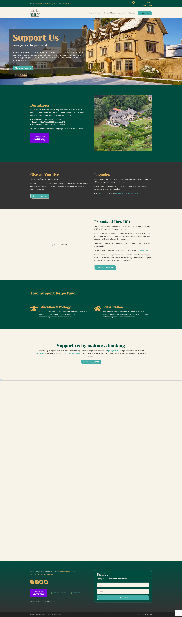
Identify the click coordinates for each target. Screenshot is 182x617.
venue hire (40, 353)
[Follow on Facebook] (32, 582)
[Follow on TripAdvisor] (46, 582)
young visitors (113, 350)
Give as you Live (39, 196)
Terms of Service (48, 601)
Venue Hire (122, 13)
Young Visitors (94, 13)
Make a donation (23, 68)
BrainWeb (148, 614)
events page (143, 250)
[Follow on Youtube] (41, 582)
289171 (60, 614)
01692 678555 (66, 4)
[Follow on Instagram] (37, 582)
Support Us (144, 13)
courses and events (72, 353)
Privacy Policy (35, 601)
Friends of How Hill (105, 267)
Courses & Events (110, 13)
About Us (131, 13)
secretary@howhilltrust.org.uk (45, 4)
